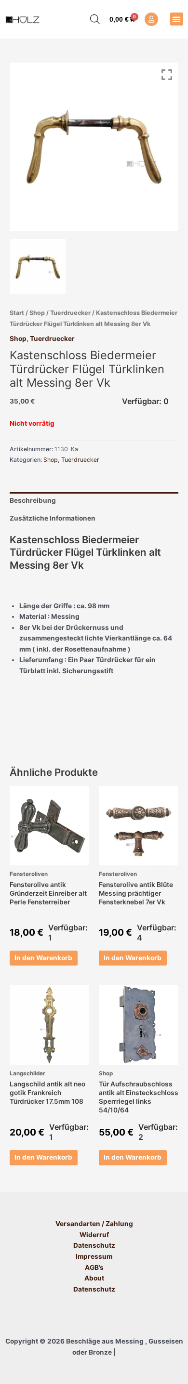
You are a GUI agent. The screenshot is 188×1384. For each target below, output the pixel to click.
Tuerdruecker (70, 312)
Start (17, 312)
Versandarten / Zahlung (94, 1223)
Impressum (94, 1256)
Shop (37, 312)
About (94, 1278)
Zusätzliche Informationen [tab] (52, 518)
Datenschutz (94, 1245)
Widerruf (94, 1235)
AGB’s (94, 1267)
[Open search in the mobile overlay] (90, 19)
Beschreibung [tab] (33, 500)
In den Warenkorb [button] (43, 958)
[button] (176, 19)
